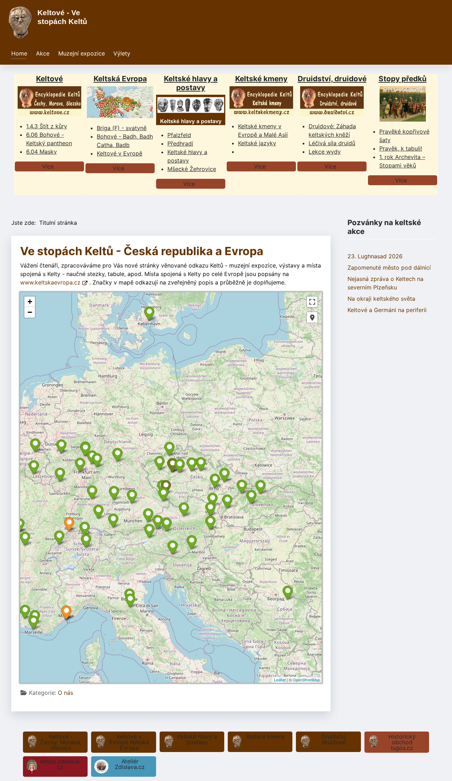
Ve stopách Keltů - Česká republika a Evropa (141, 251)
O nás (65, 692)
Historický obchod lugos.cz (402, 742)
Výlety (121, 53)
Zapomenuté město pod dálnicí (389, 267)
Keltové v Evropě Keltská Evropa (129, 742)
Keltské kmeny (265, 736)
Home (19, 53)
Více (48, 166)
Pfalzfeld (179, 135)
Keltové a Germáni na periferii (387, 309)
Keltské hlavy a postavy (197, 739)
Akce (42, 53)
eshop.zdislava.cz (60, 764)
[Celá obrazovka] (312, 301)
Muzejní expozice (81, 53)
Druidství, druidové (334, 739)
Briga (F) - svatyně (122, 127)
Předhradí (180, 143)
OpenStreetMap (306, 679)
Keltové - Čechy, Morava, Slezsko (61, 742)
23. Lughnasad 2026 (375, 256)
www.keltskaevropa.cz (51, 282)
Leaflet (280, 679)
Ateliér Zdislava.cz (130, 764)
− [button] (30, 312)
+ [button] (30, 301)
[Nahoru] (439, 768)
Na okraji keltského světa (381, 298)
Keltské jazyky (257, 143)
